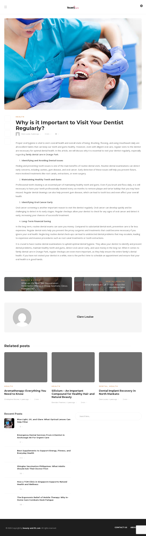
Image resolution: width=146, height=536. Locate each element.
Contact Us (121, 527)
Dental (110, 281)
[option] (25, 376)
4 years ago (24, 399)
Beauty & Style (30, 280)
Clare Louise (25, 134)
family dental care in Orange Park (42, 154)
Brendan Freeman (59, 402)
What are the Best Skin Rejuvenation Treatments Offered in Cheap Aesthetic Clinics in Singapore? (44, 286)
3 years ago (35, 134)
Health (20, 117)
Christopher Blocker (11, 399)
